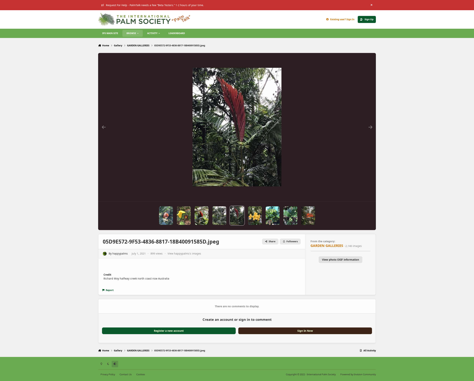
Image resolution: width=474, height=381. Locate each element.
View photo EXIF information (340, 259)
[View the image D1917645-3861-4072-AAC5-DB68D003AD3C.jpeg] (201, 215)
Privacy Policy (108, 374)
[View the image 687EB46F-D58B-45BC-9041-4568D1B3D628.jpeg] (273, 215)
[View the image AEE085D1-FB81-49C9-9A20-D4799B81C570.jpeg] (184, 215)
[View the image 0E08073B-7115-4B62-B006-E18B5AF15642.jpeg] (219, 215)
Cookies (140, 374)
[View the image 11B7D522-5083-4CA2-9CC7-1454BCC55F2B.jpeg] (255, 215)
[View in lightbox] (237, 127)
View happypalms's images (184, 253)
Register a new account (169, 330)
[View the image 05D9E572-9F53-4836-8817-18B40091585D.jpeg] (237, 215)
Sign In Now (305, 330)
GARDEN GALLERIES (327, 245)
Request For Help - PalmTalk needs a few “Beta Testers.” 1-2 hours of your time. (155, 5)
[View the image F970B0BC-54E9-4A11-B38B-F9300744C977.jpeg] (166, 215)
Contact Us (126, 374)
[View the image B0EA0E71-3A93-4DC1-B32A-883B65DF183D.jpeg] (308, 215)
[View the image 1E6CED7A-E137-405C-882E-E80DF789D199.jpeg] (290, 215)
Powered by (358, 374)
